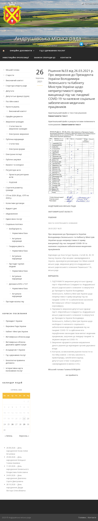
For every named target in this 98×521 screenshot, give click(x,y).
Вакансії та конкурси (15, 165)
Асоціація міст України (15, 350)
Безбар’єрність (15, 228)
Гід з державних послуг (52, 50)
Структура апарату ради (16, 85)
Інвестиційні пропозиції (16, 57)
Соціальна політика (14, 224)
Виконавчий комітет (14, 80)
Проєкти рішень (12, 106)
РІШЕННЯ (13, 182)
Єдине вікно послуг (14, 219)
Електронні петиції (14, 154)
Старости (10, 75)
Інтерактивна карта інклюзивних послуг (14, 369)
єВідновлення (12, 214)
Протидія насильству (15, 301)
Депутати (10, 91)
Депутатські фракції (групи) (17, 96)
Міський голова (12, 70)
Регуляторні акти (13, 170)
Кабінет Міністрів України (17, 331)
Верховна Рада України (16, 326)
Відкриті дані (11, 208)
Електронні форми (17, 149)
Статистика (14, 144)
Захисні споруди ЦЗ (44, 57)
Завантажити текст (58, 116)
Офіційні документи (21, 50)
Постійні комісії (12, 101)
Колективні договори (15, 203)
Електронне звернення (19, 134)
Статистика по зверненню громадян (18, 127)
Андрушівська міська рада (48, 38)
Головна (82, 517)
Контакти (65, 57)
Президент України (14, 321)
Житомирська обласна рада (18, 337)
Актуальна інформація (17, 239)
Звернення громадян (15, 121)
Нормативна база (20, 233)
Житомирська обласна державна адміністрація (16, 343)
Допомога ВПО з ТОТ (18, 284)
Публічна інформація (15, 139)
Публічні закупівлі (13, 159)
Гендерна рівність (16, 246)
